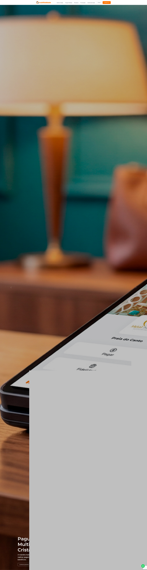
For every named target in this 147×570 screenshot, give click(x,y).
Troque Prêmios (68, 2)
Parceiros (76, 2)
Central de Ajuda (91, 2)
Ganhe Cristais (60, 2)
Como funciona (23, 564)
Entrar (99, 2)
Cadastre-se (106, 2)
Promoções (82, 2)
